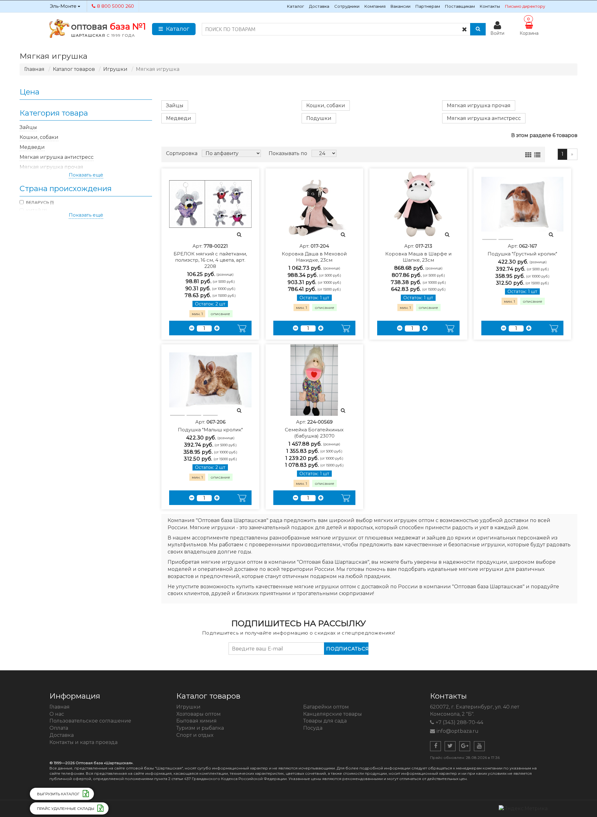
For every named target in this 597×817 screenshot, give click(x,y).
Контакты (490, 6)
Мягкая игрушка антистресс (484, 118)
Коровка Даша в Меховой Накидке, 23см (314, 253)
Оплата (58, 728)
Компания (375, 6)
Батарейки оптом (326, 707)
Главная (34, 69)
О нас (56, 714)
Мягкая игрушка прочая (479, 105)
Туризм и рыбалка (200, 728)
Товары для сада (325, 721)
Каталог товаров (74, 69)
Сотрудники (346, 6)
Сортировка (181, 153)
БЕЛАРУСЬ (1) (40, 202)
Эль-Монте (64, 6)
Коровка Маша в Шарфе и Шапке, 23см (418, 253)
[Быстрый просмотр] (239, 235)
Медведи (178, 118)
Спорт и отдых (194, 735)
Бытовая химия (196, 721)
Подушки (318, 118)
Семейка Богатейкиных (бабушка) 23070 (314, 429)
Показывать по (288, 153)
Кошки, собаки (325, 105)
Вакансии (400, 6)
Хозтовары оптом (198, 714)
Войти (497, 33)
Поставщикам (460, 6)
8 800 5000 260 (115, 6)
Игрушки (115, 69)
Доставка (319, 6)
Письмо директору (525, 6)
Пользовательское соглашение (90, 721)
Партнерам (427, 6)
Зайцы (174, 105)
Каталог (295, 6)
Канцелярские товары (332, 714)
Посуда (312, 728)
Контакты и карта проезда (83, 742)
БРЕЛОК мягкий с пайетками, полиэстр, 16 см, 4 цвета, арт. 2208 (210, 256)
